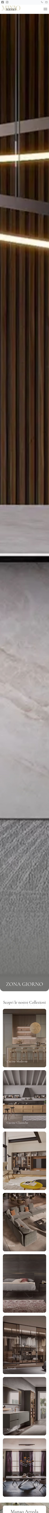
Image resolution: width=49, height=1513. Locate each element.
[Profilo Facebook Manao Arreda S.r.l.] (2, 2)
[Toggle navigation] (45, 9)
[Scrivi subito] (46, 2)
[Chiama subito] (42, 2)
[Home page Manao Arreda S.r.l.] (10, 9)
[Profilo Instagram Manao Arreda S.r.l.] (7, 2)
